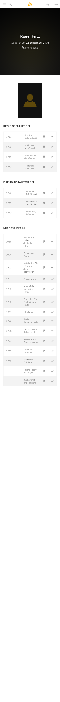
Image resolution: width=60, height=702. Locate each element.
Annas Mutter (31, 279)
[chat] (47, 4)
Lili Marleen (29, 312)
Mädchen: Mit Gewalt (30, 147)
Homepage (31, 47)
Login (55, 4)
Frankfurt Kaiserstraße (31, 137)
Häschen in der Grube (30, 157)
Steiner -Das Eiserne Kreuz (31, 341)
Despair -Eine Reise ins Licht (31, 331)
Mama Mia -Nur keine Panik (29, 289)
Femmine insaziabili (28, 351)
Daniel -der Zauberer (29, 254)
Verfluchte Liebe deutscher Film (29, 241)
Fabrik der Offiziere (29, 361)
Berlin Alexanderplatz (31, 320)
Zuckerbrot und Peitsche (30, 381)
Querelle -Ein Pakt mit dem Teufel (30, 302)
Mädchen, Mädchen (29, 167)
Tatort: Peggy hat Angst (30, 371)
